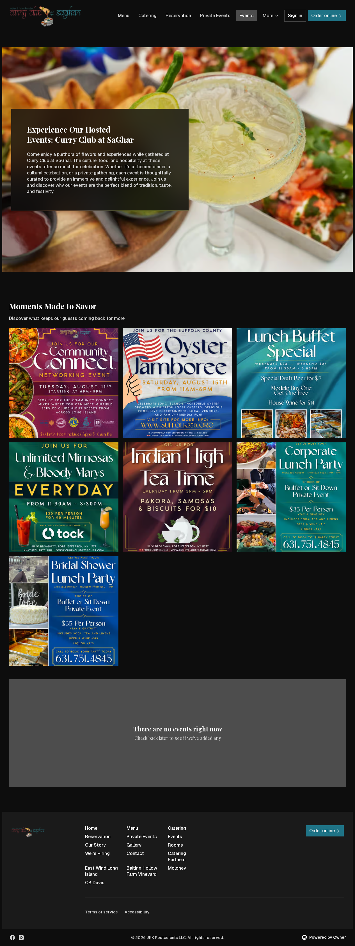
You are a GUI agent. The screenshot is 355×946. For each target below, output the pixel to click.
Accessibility (137, 912)
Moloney (177, 868)
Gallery (134, 845)
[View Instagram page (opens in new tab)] (21, 937)
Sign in (295, 16)
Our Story (95, 845)
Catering (147, 16)
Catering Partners (177, 857)
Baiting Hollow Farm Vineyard (142, 871)
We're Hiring (97, 853)
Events (246, 16)
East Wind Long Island (101, 871)
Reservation (178, 16)
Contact (135, 853)
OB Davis (94, 883)
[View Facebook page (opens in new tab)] (12, 937)
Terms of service (101, 912)
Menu (123, 16)
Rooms (175, 845)
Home (91, 828)
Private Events (215, 16)
